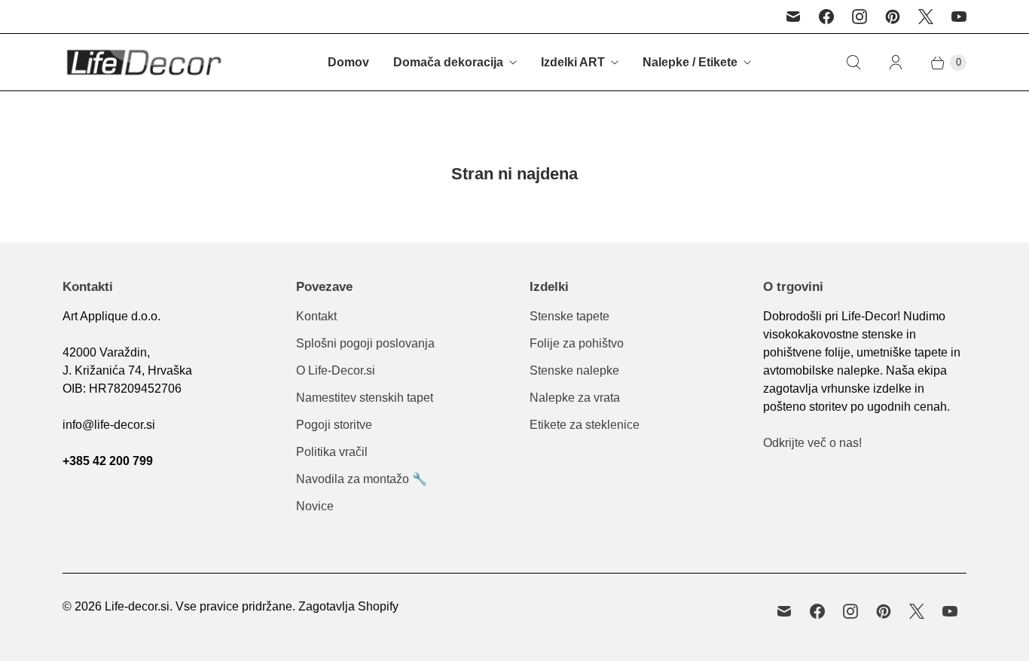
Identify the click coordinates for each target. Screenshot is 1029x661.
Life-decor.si (137, 606)
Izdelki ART (573, 62)
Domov (348, 62)
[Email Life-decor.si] (793, 16)
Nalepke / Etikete (690, 62)
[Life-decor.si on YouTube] (959, 16)
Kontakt (316, 316)
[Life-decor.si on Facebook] (826, 16)
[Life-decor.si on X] (925, 16)
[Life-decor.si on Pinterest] (892, 16)
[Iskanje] (853, 62)
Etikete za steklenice (585, 424)
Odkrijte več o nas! (812, 442)
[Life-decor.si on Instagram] (859, 16)
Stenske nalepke (574, 370)
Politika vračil (332, 451)
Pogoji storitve (334, 424)
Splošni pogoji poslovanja (365, 343)
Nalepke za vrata (575, 397)
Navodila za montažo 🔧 (361, 479)
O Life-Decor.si (335, 370)
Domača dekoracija (448, 62)
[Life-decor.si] (143, 62)
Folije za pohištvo (577, 343)
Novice (315, 506)
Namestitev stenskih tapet (364, 397)
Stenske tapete (569, 316)
